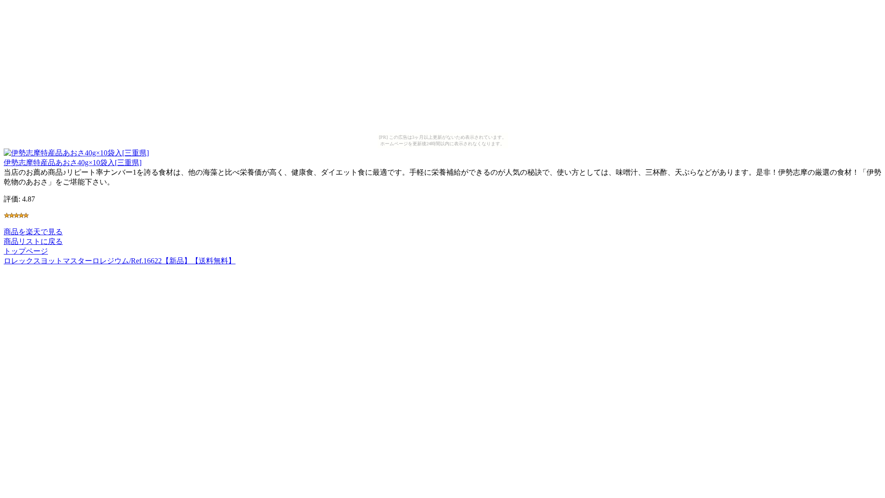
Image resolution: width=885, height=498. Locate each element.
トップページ (26, 251)
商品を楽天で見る (33, 232)
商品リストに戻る (33, 241)
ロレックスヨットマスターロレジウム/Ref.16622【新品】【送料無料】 (120, 261)
